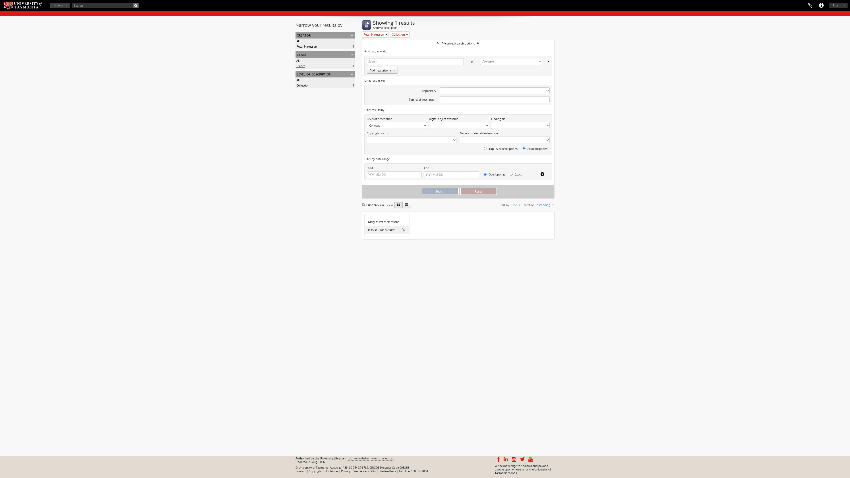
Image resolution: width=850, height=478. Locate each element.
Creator (304, 35)
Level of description (314, 74)
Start (370, 168)
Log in (837, 5)
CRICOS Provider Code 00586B (389, 468)
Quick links (821, 5)
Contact (301, 471)
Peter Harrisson (306, 46)
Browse (58, 5)
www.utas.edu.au (382, 458)
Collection (302, 85)
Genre (302, 54)
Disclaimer (331, 471)
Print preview (375, 205)
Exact (518, 174)
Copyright (315, 471)
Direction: (529, 205)
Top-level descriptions (503, 149)
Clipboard (810, 5)
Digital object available (443, 119)
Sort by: (505, 205)
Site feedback (387, 471)
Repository (429, 91)
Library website (358, 458)
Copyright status (378, 133)
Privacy (346, 471)
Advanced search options (458, 43)
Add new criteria (380, 70)
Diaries (300, 66)
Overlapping (496, 174)
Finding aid (498, 119)
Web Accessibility (365, 471)
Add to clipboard (403, 230)
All (297, 41)
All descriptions (537, 149)
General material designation (479, 133)
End (426, 168)
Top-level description (422, 100)
